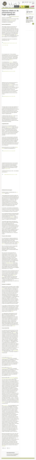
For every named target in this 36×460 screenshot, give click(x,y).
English (33, 3)
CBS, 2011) (10, 84)
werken (3, 288)
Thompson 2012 (7, 168)
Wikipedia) (3, 445)
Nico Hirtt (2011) (5, 405)
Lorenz (14, 332)
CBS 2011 (11, 59)
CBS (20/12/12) (9, 127)
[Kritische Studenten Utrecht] (4, 4)
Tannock (13, 325)
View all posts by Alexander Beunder (11, 455)
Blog (3, 7)
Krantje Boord (6, 7)
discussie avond (11, 19)
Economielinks (16, 454)
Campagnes (13, 7)
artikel (12, 311)
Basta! (10, 7)
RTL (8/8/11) (12, 216)
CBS (13, 115)
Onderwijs (10, 16)
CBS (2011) (11, 62)
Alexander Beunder (8, 17)
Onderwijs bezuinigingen (15, 16)
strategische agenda (9, 262)
